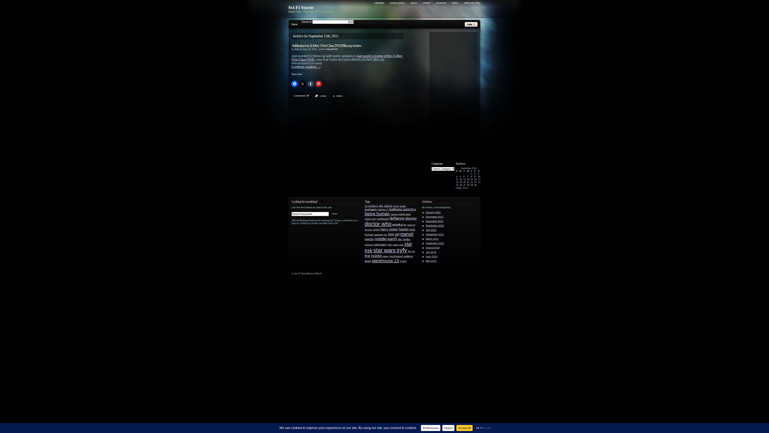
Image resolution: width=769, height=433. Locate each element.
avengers (371, 209)
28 (468, 185)
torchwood (396, 256)
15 (472, 179)
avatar (403, 206)
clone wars (405, 214)
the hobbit (373, 256)
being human (377, 213)
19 (461, 182)
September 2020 (435, 243)
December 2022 (434, 221)
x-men (323, 96)
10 (479, 176)
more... (340, 96)
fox (405, 225)
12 (461, 179)
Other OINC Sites (472, 3)
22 (472, 182)
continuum (383, 218)
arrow (396, 206)
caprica (394, 214)
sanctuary (380, 244)
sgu (390, 244)
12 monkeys (371, 206)
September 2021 (435, 234)
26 (461, 185)
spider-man (398, 245)
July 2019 (431, 252)
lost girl (394, 234)
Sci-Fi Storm (300, 7)
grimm (376, 229)
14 (468, 179)
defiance (397, 218)
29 (472, 185)
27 (464, 185)
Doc (297, 49)
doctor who (378, 224)
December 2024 (434, 216)
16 (475, 179)
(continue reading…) (305, 67)
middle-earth (386, 239)
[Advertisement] (456, 93)
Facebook (441, 3)
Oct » (465, 188)
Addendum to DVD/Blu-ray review (326, 45)
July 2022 (431, 230)
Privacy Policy (397, 3)
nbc (400, 239)
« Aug (458, 188)
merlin (369, 239)
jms (385, 235)
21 (468, 182)
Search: (306, 21)
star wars (384, 250)
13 (464, 179)
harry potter (389, 229)
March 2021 (432, 239)
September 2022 (435, 225)
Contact (426, 3)
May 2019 (431, 261)
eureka (397, 225)
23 (475, 182)
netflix (406, 239)
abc (381, 205)
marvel (406, 234)
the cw (411, 251)
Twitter (455, 3)
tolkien (385, 256)
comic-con (370, 219)
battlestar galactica (402, 209)
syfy (402, 250)
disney (411, 218)
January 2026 (433, 212)
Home (294, 24)
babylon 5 (383, 209)
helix (412, 229)
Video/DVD (332, 49)
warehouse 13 (385, 260)
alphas (388, 205)
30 (475, 185)
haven (404, 229)
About (414, 3)
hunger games (374, 234)
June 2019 (431, 256)
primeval (369, 245)
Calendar (379, 3)
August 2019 (433, 247)
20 (464, 182)
